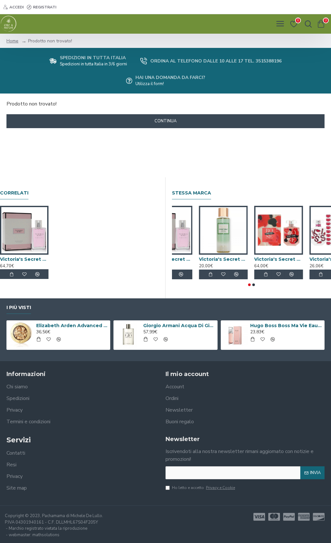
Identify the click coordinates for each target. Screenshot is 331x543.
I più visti (18, 307)
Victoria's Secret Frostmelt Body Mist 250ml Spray (298, 259)
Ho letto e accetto (203, 487)
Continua (165, 121)
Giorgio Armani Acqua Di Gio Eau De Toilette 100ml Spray (179, 325)
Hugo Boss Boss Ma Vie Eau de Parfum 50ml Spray (286, 325)
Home (12, 41)
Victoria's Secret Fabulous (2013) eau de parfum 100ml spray (24, 259)
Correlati (14, 193)
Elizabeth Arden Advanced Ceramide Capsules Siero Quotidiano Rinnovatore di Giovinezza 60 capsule (72, 325)
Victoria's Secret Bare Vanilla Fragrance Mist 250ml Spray (188, 259)
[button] (249, 284)
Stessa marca (191, 193)
